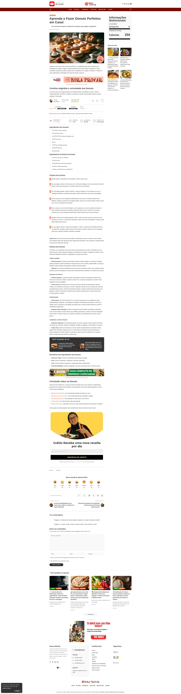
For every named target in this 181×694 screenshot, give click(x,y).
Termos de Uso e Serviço (99, 665)
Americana (73, 108)
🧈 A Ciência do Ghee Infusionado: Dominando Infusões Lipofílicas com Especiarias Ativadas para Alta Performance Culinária (113, 62)
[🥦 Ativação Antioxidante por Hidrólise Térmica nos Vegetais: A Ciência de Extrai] (101, 583)
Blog (93, 655)
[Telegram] (98, 495)
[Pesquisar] (131, 9)
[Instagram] (126, 4)
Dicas (53, 588)
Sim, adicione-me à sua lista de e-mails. (59, 561)
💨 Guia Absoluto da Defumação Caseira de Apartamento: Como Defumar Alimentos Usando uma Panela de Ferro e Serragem (58, 595)
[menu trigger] (51, 9)
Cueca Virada (55, 401)
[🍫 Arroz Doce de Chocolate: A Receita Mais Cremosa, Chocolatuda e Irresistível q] (126, 52)
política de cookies (6, 688)
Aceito (17, 690)
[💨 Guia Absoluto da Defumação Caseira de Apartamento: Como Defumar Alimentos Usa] (58, 583)
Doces (51, 108)
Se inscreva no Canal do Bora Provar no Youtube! (78, 84)
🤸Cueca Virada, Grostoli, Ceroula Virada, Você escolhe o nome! (78, 524)
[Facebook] (123, 4)
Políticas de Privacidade (98, 663)
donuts (58, 470)
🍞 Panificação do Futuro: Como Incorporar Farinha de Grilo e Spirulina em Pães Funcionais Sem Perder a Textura (121, 595)
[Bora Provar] (90, 4)
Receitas (52, 15)
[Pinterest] (125, 4)
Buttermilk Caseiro (57, 404)
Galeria (94, 661)
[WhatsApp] (93, 495)
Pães (55, 108)
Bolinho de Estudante (57, 393)
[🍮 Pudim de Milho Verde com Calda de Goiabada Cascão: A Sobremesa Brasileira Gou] (90, 346)
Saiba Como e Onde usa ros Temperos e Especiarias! (77, 377)
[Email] (102, 495)
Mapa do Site (95, 668)
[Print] (93, 100)
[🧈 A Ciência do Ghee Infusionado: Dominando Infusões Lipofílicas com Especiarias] (113, 52)
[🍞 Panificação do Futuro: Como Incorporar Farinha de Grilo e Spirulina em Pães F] (122, 583)
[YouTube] (128, 4)
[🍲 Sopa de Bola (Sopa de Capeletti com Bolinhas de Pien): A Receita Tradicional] (126, 74)
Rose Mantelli (56, 101)
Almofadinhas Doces (57, 398)
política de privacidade (78, 461)
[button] (77, 101)
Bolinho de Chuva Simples (59, 396)
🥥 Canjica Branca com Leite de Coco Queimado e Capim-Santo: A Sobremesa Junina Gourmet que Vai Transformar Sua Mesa (79, 595)
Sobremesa (62, 108)
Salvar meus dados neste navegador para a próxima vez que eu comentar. (67, 557)
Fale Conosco (96, 670)
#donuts (82, 108)
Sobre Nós (95, 652)
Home (93, 650)
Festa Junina (75, 588)
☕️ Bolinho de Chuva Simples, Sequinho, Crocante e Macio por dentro (80, 520)
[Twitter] (84, 495)
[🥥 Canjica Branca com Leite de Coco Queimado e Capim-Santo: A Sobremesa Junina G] (80, 583)
